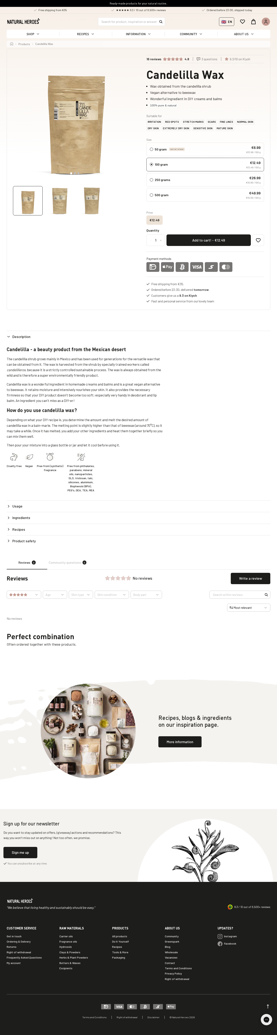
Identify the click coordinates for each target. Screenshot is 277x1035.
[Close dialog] (213, 480)
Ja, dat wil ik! (178, 537)
